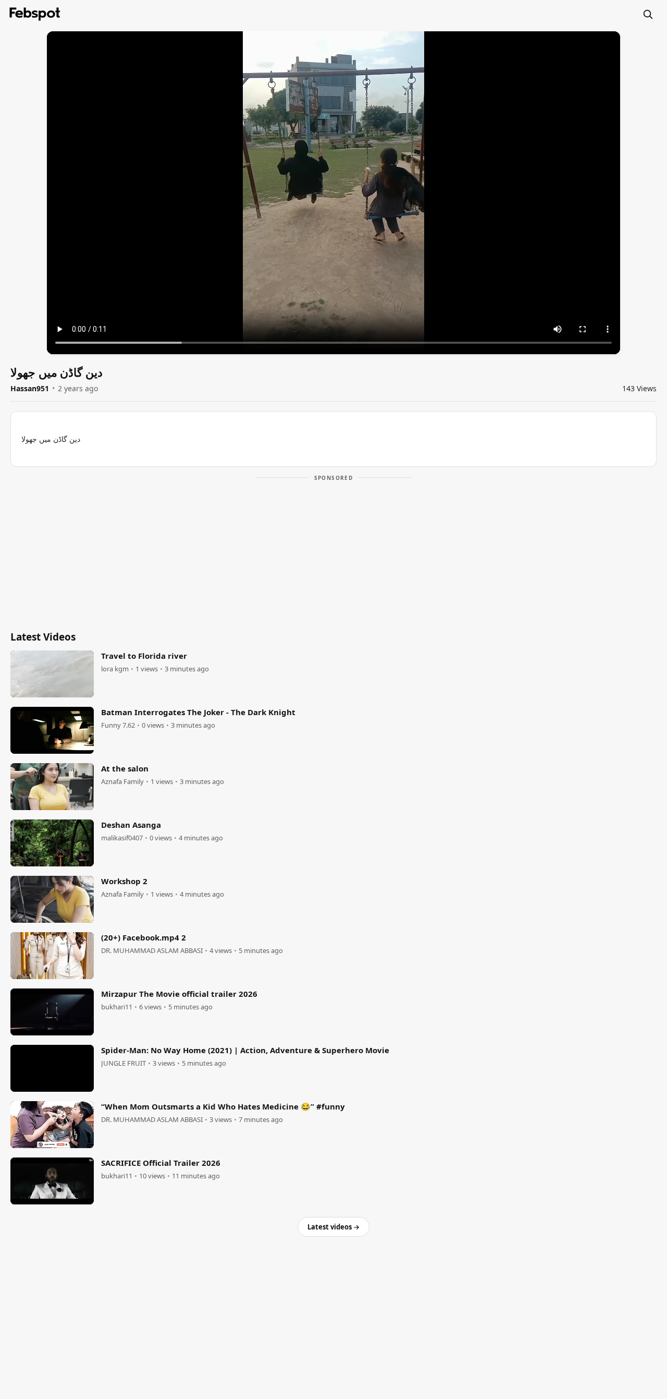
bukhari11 (116, 1007)
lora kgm (115, 669)
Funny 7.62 (118, 725)
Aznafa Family (122, 781)
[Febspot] (34, 14)
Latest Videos (43, 637)
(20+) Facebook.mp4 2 (143, 937)
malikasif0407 (122, 838)
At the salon (125, 768)
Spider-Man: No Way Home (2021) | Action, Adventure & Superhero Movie (245, 1050)
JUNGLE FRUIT (123, 1063)
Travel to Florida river (144, 655)
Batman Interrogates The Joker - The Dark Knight (198, 712)
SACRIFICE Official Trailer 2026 (160, 1162)
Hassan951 (29, 388)
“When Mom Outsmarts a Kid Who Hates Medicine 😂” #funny (223, 1106)
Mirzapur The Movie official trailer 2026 (179, 993)
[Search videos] (648, 14)
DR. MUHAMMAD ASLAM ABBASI (152, 950)
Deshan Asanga (131, 824)
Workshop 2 (124, 881)
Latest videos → (333, 1227)
